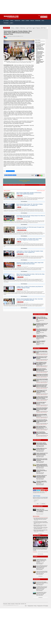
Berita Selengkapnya (24, 201)
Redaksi (9, 603)
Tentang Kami (5, 603)
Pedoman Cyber (17, 603)
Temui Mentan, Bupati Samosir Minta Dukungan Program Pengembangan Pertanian (41, 476)
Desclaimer (13, 603)
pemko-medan (10, 175)
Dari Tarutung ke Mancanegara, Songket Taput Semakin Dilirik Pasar (42, 582)
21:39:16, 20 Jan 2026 (24, 290)
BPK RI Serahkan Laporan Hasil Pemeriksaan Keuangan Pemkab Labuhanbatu (41, 459)
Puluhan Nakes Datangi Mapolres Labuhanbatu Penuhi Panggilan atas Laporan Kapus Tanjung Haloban (42, 409)
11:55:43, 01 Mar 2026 (24, 266)
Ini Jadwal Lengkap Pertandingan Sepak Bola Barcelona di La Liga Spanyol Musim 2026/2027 (42, 397)
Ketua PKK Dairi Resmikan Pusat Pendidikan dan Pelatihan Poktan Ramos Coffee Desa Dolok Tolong (41, 522)
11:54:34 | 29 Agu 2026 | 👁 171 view (42, 353)
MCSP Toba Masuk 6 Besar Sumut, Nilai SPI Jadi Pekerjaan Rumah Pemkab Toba (41, 427)
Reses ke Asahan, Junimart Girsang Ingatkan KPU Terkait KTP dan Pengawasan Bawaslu (41, 443)
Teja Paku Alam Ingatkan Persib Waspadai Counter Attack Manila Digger (41, 352)
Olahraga (27, 20)
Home (26, 605)
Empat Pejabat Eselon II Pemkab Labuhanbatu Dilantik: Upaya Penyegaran (41, 357)
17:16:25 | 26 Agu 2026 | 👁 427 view (42, 435)
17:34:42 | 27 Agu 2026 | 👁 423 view (42, 376)
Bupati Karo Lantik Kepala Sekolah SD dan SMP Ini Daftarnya (40, 342)
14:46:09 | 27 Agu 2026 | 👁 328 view (42, 393)
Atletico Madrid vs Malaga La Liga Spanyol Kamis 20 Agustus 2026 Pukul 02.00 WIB (41, 336)
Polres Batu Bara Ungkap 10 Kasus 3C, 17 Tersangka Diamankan (41, 403)
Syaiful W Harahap (19, 219)
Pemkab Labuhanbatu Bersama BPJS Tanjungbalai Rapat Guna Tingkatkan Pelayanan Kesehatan (40, 61)
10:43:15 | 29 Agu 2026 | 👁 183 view (42, 359)
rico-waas (14, 175)
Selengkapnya (40, 576)
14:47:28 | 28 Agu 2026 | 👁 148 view (42, 371)
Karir (25, 603)
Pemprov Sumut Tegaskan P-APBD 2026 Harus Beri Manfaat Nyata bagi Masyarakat (41, 369)
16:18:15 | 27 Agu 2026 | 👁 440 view (42, 387)
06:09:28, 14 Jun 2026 (26, 219)
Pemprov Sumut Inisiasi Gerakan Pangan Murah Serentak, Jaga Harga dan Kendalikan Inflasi (42, 385)
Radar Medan (19, 196)
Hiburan (23, 20)
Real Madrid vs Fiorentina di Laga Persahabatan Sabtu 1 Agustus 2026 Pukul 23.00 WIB (42, 324)
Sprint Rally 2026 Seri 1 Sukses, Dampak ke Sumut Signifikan (41, 593)
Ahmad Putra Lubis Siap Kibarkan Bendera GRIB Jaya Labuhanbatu (42, 375)
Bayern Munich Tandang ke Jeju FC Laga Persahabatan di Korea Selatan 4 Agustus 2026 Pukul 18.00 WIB (41, 330)
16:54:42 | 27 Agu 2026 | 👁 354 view (42, 381)
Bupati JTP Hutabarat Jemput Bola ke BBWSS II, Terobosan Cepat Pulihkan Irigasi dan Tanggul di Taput (41, 363)
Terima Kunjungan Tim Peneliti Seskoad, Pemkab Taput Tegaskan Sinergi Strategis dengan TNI (41, 391)
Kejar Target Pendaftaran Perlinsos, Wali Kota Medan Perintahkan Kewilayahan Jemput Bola (42, 433)
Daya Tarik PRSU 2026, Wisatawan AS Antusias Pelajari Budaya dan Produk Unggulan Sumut (42, 566)
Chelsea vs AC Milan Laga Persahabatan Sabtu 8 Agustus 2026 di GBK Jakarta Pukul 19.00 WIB (41, 318)
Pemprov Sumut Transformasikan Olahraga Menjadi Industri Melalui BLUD (42, 380)
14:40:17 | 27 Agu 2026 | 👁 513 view (42, 399)
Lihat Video (35, 551)
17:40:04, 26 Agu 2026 (24, 196)
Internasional (37, 20)
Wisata (43, 20)
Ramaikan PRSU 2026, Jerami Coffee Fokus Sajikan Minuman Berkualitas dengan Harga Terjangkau (41, 560)
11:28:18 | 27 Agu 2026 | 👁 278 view (42, 411)
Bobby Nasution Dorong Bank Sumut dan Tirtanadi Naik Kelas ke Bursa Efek (41, 415)
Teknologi (32, 20)
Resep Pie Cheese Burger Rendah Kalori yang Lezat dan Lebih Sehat (41, 572)
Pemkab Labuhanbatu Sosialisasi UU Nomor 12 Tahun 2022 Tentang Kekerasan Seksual (42, 454)
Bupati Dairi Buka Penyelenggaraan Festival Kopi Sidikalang (42, 510)
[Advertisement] (25, 7)
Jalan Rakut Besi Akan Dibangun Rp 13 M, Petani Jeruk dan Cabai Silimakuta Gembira (40, 549)
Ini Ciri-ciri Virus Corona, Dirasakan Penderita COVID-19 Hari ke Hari (41, 471)
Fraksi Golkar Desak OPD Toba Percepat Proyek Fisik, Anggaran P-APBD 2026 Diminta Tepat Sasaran (42, 421)
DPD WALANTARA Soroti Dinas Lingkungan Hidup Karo (40, 49)
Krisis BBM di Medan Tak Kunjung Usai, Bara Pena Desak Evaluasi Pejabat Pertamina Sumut (41, 587)
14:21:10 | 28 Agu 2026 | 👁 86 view (41, 365)
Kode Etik (22, 603)
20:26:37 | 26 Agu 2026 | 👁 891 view (42, 423)
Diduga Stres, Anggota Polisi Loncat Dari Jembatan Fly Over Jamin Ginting (41, 482)
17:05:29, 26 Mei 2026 (24, 242)
